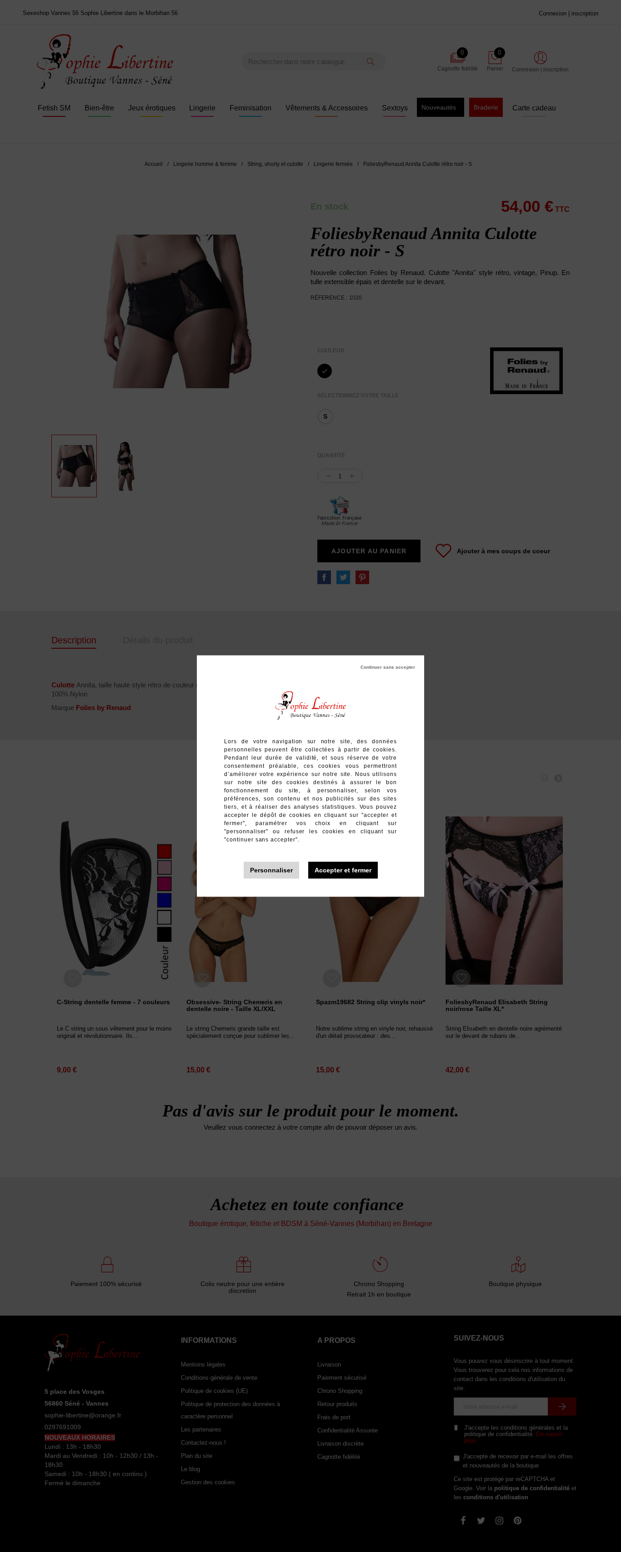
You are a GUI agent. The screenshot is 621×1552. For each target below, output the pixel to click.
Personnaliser (271, 870)
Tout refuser (388, 667)
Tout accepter (343, 870)
